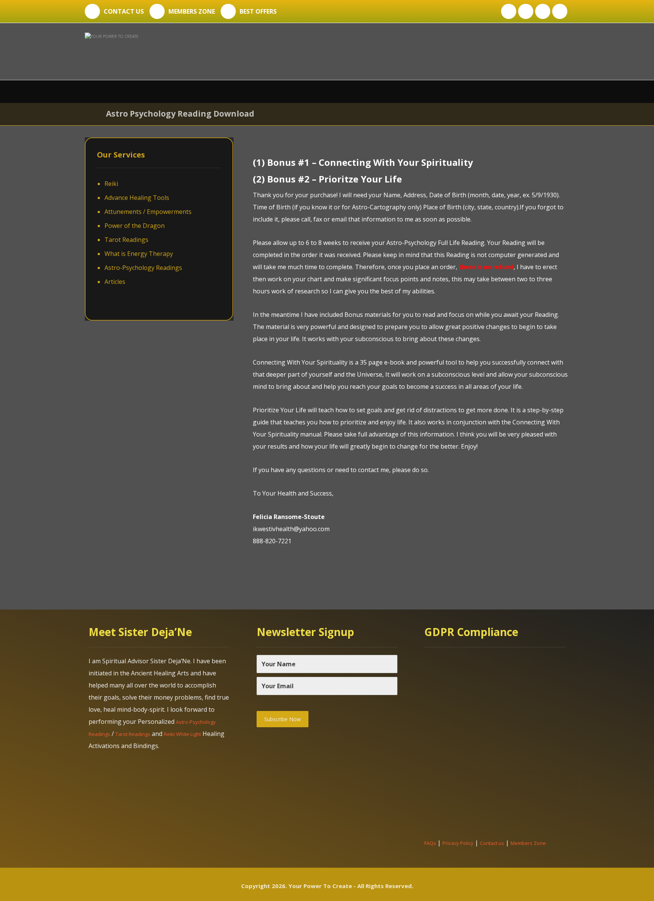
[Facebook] (508, 11)
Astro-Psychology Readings (143, 267)
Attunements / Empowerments (148, 211)
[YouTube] (559, 11)
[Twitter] (525, 11)
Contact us (492, 843)
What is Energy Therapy (138, 253)
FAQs (430, 843)
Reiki (111, 183)
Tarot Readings (126, 239)
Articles (114, 281)
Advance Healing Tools (136, 197)
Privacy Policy (457, 843)
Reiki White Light (182, 734)
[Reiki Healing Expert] (172, 50)
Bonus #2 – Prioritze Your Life (334, 179)
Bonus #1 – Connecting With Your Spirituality (370, 162)
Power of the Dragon (134, 225)
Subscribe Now (282, 719)
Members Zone (528, 843)
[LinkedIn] (542, 11)
